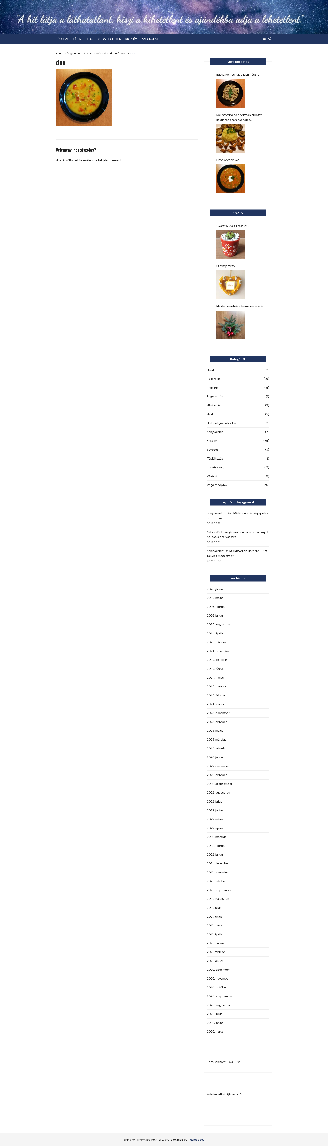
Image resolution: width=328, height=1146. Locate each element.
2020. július (214, 1014)
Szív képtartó (225, 266)
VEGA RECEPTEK (109, 39)
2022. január (215, 854)
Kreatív (212, 441)
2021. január (215, 961)
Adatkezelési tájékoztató (224, 1094)
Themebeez (196, 1140)
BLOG (89, 39)
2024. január (215, 704)
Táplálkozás (215, 459)
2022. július (214, 801)
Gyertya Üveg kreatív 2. (232, 226)
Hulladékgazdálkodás (221, 423)
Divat (210, 370)
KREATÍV (131, 39)
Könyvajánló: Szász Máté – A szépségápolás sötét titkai (237, 515)
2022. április (215, 828)
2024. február (216, 695)
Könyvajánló (215, 432)
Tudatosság (215, 467)
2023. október (217, 722)
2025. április (215, 633)
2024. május (215, 678)
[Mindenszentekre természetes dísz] (230, 325)
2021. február (216, 952)
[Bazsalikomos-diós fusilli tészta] (230, 93)
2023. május (215, 731)
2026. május (215, 598)
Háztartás (214, 405)
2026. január (215, 615)
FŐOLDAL (62, 39)
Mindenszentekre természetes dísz (240, 306)
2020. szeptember (220, 996)
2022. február (216, 846)
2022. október (217, 775)
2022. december (218, 766)
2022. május (215, 819)
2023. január (215, 757)
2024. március (217, 686)
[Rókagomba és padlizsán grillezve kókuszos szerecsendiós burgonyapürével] (230, 138)
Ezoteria (212, 388)
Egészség (213, 379)
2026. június (215, 589)
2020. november (218, 979)
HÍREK (77, 39)
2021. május (215, 925)
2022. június (215, 810)
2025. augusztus (218, 624)
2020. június (215, 1023)
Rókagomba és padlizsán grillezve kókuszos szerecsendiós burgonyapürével (239, 117)
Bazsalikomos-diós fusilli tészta (237, 75)
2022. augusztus (218, 793)
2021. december (218, 863)
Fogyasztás (215, 396)
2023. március (216, 740)
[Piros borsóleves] (230, 178)
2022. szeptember (219, 784)
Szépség (213, 450)
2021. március (216, 943)
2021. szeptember (219, 890)
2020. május (215, 1032)
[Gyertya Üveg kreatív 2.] (230, 244)
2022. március (216, 837)
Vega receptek (217, 485)
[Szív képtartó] (230, 284)
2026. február (216, 607)
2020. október (217, 987)
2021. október (216, 881)
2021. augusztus (218, 899)
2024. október (217, 660)
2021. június (214, 917)
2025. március (216, 642)
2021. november (218, 872)
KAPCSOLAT (150, 39)
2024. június (215, 669)
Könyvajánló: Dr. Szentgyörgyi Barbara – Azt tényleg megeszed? (237, 553)
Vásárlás (213, 476)
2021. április (215, 934)
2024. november (218, 651)
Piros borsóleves (227, 160)
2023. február (216, 748)
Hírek (210, 414)
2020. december (218, 970)
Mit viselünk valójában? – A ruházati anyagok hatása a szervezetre (238, 534)
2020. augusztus (218, 1005)
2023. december (218, 713)
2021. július (214, 908)
